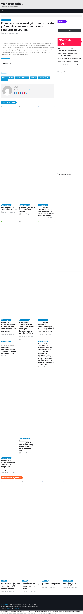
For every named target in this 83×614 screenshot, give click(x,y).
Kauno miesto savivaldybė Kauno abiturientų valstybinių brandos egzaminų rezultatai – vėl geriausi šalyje (9, 348)
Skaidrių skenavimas (33, 611)
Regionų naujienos (40, 613)
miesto (18, 77)
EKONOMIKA (24, 11)
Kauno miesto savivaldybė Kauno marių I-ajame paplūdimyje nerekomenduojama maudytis (8, 465)
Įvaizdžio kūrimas (76, 611)
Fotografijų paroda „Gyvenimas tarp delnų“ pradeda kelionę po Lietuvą (30, 586)
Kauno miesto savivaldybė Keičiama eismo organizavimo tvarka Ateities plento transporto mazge (46, 211)
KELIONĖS (42, 11)
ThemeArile (16, 608)
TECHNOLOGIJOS (33, 11)
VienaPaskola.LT (13, 4)
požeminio (34, 77)
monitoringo (25, 77)
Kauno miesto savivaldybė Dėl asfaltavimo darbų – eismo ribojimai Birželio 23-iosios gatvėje (26, 445)
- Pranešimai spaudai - (21, 613)
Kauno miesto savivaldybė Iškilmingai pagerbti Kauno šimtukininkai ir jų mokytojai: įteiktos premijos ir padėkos (46, 327)
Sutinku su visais (7, 63)
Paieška (62, 21)
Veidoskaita (3, 613)
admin (4, 33)
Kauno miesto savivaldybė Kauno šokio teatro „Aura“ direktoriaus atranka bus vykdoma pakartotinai (8, 327)
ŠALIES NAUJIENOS (6, 11)
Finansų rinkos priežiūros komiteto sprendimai (69, 58)
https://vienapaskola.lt (24, 90)
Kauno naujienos (31, 613)
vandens (5, 80)
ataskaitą (5, 77)
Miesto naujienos (57, 611)
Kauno (12, 77)
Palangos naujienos (51, 613)
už (48, 77)
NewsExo (9, 608)
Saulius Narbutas (67, 611)
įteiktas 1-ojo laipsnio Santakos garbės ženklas (27, 209)
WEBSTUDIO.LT (5, 604)
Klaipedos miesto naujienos (45, 611)
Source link (3, 73)
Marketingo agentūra (10, 611)
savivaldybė (42, 77)
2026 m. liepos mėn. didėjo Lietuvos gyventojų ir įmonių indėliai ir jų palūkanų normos (10, 586)
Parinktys (5, 60)
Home (3, 16)
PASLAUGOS (50, 11)
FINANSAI (16, 11)
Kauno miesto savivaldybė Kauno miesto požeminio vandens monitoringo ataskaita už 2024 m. (28, 16)
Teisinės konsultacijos (22, 611)
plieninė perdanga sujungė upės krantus (9, 208)
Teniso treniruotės (11, 613)
